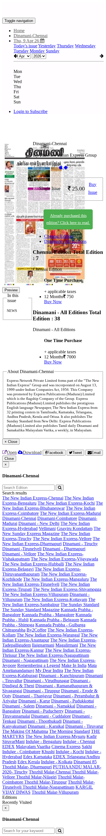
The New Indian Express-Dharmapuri (51, 541)
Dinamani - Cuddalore (51, 716)
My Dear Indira (49, 670)
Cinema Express (66, 746)
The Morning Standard (69, 731)
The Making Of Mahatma (25, 731)
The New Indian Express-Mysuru (55, 736)
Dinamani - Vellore (19, 553)
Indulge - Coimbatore (21, 751)
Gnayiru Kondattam (74, 528)
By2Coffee (36, 629)
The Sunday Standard (79, 604)
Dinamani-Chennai (19, 518)
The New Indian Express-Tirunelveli (49, 582)
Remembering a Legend (38, 665)
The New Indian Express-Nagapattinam (53, 655)
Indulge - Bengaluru (44, 741)
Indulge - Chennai (79, 741)
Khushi (48, 751)
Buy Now (53, 301)
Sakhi (87, 746)
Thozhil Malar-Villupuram (55, 792)
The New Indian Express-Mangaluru (56, 579)
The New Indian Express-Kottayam (55, 599)
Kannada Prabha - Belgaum (54, 619)
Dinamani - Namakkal (55, 706)
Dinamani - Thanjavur (32, 695)
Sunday (52, 50)
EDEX (8, 746)
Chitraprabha (13, 629)
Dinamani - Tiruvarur (84, 726)
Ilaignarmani (43, 645)
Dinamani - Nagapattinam (25, 660)
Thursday (65, 45)
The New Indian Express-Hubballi (33, 564)
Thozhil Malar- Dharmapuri (27, 766)
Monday (37, 50)
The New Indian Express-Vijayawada (64, 558)
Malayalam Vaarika (33, 746)
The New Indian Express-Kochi (66, 503)
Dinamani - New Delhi (38, 523)
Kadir (91, 736)
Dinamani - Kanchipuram (61, 675)
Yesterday (47, 45)
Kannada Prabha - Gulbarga (60, 624)
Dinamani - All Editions (65, 241)
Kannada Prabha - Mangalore (48, 614)
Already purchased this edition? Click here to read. (68, 219)
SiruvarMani (13, 741)
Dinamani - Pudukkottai (72, 700)
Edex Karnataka (37, 756)
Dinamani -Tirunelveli (22, 548)
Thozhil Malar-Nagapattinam (48, 787)
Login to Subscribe (30, 111)
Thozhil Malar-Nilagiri (36, 777)
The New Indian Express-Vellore (62, 538)
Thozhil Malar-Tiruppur (45, 782)
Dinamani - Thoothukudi (39, 721)
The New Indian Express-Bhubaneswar (52, 506)
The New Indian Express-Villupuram (35, 594)
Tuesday (21, 50)
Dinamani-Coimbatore (57, 518)
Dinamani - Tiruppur (41, 690)
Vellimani (47, 528)
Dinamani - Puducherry (43, 711)
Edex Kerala (29, 761)
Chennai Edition (58, 236)
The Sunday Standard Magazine (31, 609)
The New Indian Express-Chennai (32, 498)
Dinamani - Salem (18, 706)
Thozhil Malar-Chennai (50, 772)
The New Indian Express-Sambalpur (48, 602)
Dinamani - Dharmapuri (64, 548)
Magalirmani (66, 645)
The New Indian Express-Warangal (48, 635)
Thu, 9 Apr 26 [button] (27, 40)
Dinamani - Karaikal (46, 726)
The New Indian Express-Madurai (70, 513)
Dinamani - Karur (34, 700)
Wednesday (85, 45)
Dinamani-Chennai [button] (30, 35)
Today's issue (25, 45)
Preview (11, 290)
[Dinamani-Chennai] (53, 9)
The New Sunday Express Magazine (51, 531)
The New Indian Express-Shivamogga (67, 589)
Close (9, 458)
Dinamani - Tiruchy (80, 543)
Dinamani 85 (85, 761)
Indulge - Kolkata (56, 761)
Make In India (73, 665)
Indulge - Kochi (70, 751)
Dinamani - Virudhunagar (46, 680)
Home (19, 30)
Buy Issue (92, 188)
